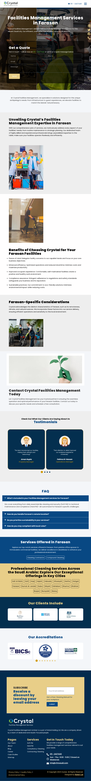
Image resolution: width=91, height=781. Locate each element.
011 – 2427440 (38, 52)
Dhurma (66, 586)
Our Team (12, 743)
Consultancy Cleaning (35, 749)
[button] (41, 472)
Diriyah (47, 586)
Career (10, 752)
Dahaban (56, 586)
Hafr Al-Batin (17, 581)
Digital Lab (79, 775)
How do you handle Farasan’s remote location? (28, 514)
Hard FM (30, 746)
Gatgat (76, 581)
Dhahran (74, 586)
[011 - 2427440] (48, 754)
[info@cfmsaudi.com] (48, 763)
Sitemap (11, 757)
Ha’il (26, 581)
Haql (32, 581)
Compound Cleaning (55, 557)
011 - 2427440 (56, 754)
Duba (40, 586)
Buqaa (36, 591)
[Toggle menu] (85, 4)
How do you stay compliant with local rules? (26, 526)
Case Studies (13, 754)
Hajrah (39, 581)
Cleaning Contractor (35, 557)
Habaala (48, 581)
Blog (9, 749)
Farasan (16, 586)
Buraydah (46, 591)
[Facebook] (89, 34)
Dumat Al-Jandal (29, 586)
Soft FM (30, 743)
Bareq (54, 591)
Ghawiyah (58, 581)
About (10, 746)
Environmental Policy (17, 775)
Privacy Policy (14, 772)
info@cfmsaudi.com (59, 763)
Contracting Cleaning (35, 752)
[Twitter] (89, 30)
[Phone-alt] (89, 38)
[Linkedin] (89, 26)
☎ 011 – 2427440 (75, 4)
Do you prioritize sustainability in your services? (28, 520)
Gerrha (67, 581)
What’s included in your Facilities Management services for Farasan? (38, 498)
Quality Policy (26, 772)
